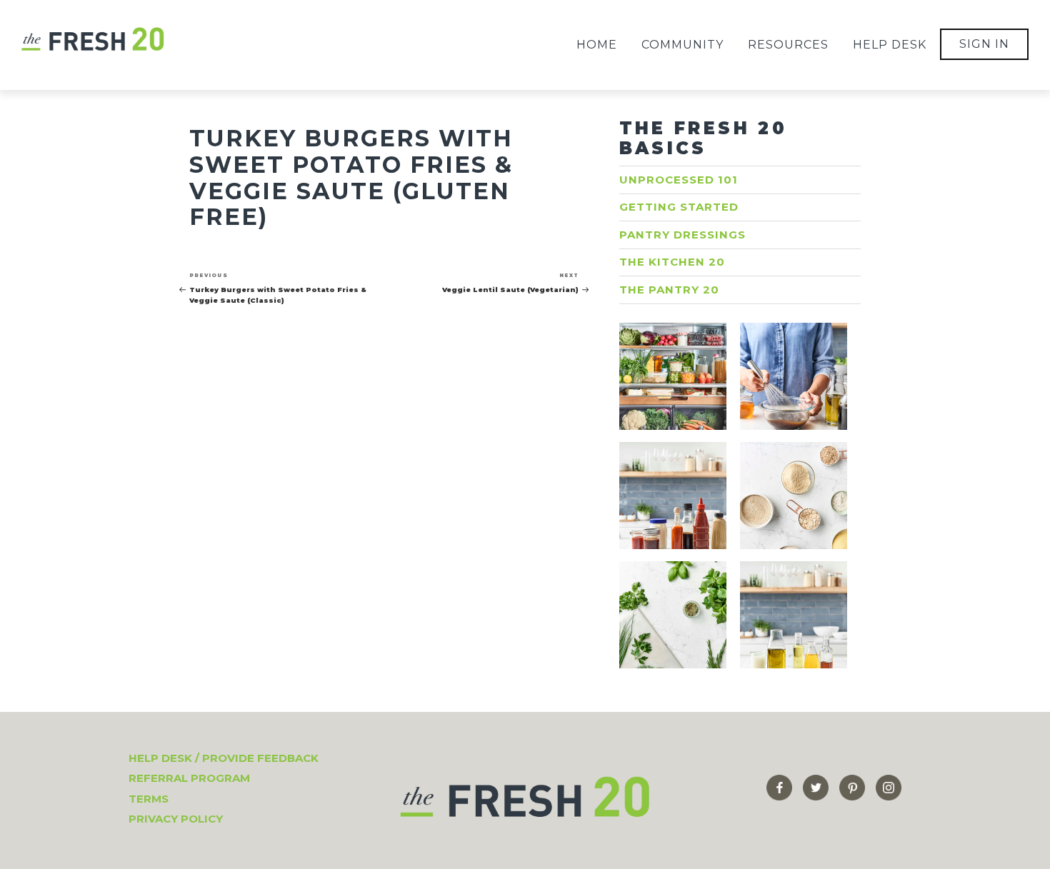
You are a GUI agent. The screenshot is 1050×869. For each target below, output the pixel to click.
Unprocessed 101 (678, 179)
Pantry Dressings (682, 234)
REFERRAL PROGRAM (189, 778)
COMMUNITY (682, 44)
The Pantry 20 (669, 289)
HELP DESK (889, 44)
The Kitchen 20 (672, 261)
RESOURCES (788, 44)
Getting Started (679, 207)
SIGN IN (984, 44)
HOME (596, 44)
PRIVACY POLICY (176, 818)
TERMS (149, 798)
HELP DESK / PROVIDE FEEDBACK (224, 758)
